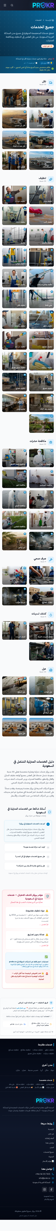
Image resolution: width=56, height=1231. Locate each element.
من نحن (51, 1133)
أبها (41, 1070)
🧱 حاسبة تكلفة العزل (11, 1087)
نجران (24, 1070)
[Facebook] (51, 1189)
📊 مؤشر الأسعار (39, 1087)
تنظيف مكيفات (40, 1084)
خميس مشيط (33, 1070)
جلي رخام (11, 1084)
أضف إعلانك (49, 1138)
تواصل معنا (50, 1142)
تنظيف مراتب (30, 1084)
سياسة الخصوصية (49, 1196)
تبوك (52, 1070)
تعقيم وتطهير (50, 1084)
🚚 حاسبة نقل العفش (26, 1087)
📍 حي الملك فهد (22, 1008)
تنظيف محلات (38, 1050)
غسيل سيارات (50, 1087)
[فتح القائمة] (5, 5)
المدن (52, 1147)
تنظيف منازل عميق (34, 1053)
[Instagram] (44, 1189)
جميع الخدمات (48, 1152)
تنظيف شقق (49, 1050)
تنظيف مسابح (14, 1050)
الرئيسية (48, 20)
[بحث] (12, 5)
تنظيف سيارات (48, 1053)
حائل (46, 1070)
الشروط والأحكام (49, 1199)
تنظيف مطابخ (25, 1050)
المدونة (51, 1156)
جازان (18, 1070)
